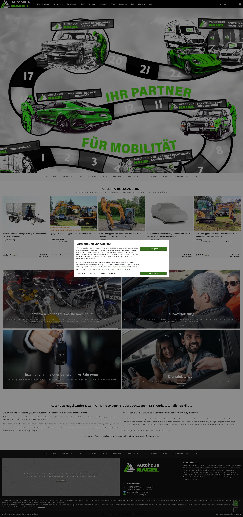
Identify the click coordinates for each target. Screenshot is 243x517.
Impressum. (92, 269)
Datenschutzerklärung (119, 267)
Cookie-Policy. (100, 269)
